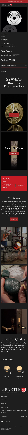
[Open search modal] (22, 4)
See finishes (16, 54)
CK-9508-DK (7, 376)
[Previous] (3, 1)
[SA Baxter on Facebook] (2, 422)
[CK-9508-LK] (19, 369)
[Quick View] (11, 372)
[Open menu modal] (25, 4)
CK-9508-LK (19, 376)
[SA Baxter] (7, 5)
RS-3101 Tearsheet (12, 55)
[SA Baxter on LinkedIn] (7, 422)
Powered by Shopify (5, 429)
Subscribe (24, 416)
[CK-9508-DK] (7, 369)
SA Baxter (11, 426)
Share (4, 71)
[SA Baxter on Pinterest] (9, 422)
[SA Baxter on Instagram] (5, 422)
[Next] (25, 1)
